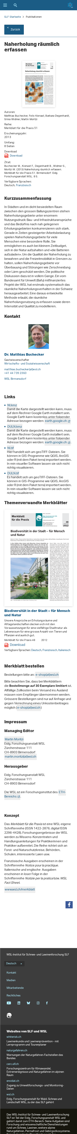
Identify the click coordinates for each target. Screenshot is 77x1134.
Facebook (47, 1003)
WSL (9, 1015)
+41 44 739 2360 (15, 373)
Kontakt (11, 973)
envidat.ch (13, 1081)
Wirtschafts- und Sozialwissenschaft (27, 364)
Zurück (15, 30)
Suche (15, 5)
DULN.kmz (14, 427)
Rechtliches (14, 995)
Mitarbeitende (15, 988)
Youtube (9, 1003)
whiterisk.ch (14, 1037)
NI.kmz (12, 405)
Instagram (38, 1003)
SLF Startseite (12, 17)
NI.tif (10, 448)
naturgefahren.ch (17, 1050)
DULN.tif (13, 473)
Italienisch (64, 650)
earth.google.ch (56, 421)
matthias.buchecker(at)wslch (22, 370)
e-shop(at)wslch (47, 675)
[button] (69, 904)
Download (16, 156)
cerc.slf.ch (13, 1064)
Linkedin (19, 1003)
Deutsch (36, 650)
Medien (11, 980)
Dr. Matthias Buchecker (24, 354)
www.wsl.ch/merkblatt (20, 890)
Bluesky (28, 1003)
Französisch (23, 185)
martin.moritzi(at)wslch (20, 757)
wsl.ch (10, 1094)
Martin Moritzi (14, 739)
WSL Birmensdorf (15, 379)
